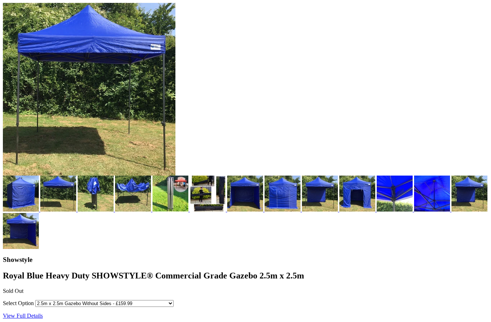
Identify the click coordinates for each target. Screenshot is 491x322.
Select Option (18, 303)
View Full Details (23, 316)
